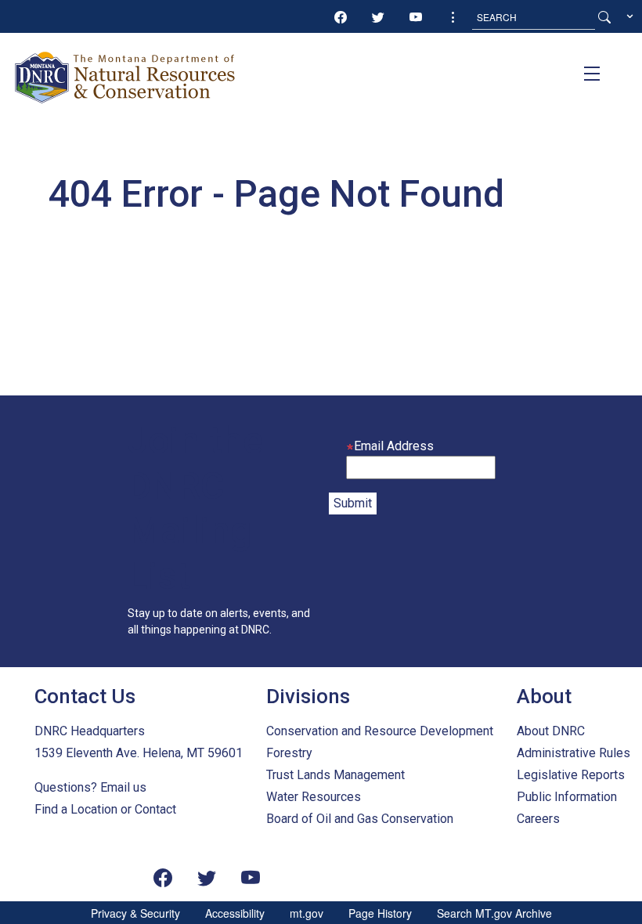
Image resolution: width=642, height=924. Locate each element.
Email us (123, 787)
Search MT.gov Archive (494, 913)
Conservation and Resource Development (379, 731)
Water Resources (313, 796)
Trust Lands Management (335, 774)
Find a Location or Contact (105, 809)
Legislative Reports (571, 774)
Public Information (567, 796)
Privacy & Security (135, 913)
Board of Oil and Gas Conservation (359, 818)
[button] (453, 17)
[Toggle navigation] (592, 73)
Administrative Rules (573, 752)
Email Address (394, 446)
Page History (380, 913)
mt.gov (306, 913)
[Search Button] (604, 17)
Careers (538, 818)
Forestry (289, 752)
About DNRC (551, 731)
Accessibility (235, 913)
